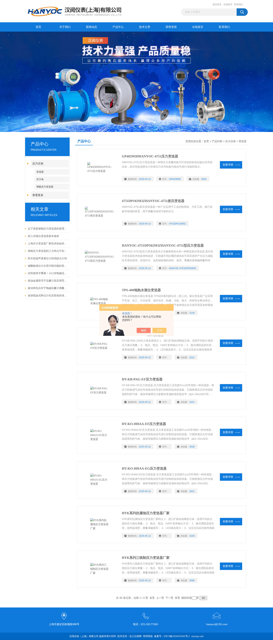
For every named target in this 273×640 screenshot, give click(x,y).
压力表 (40, 179)
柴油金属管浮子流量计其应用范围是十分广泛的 (48, 280)
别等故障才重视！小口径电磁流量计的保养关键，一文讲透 (48, 273)
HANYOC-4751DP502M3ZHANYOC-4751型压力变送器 (163, 245)
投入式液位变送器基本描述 (43, 236)
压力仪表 (37, 163)
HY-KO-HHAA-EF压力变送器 (144, 424)
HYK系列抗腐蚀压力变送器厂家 (146, 513)
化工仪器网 (135, 636)
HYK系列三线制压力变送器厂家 (146, 558)
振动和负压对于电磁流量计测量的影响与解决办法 (48, 288)
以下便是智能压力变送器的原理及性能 (48, 228)
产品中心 (118, 26)
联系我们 (238, 4)
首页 (38, 26)
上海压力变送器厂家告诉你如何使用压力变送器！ (48, 243)
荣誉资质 (171, 26)
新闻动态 (91, 26)
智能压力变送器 (44, 186)
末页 (177, 598)
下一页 (169, 598)
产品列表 (217, 141)
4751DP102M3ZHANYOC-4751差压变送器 (153, 201)
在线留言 (227, 4)
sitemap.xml (197, 636)
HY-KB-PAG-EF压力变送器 (142, 379)
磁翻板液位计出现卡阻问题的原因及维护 (48, 265)
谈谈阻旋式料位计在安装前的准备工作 (48, 295)
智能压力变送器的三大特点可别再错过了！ (48, 251)
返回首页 (217, 4)
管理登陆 (148, 636)
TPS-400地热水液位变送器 (141, 290)
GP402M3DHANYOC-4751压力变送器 (150, 156)
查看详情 (228, 164)
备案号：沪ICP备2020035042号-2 (172, 636)
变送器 (40, 171)
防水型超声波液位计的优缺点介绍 (47, 258)
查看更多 (37, 195)
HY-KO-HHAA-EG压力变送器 (144, 468)
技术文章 (144, 26)
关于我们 (65, 26)
